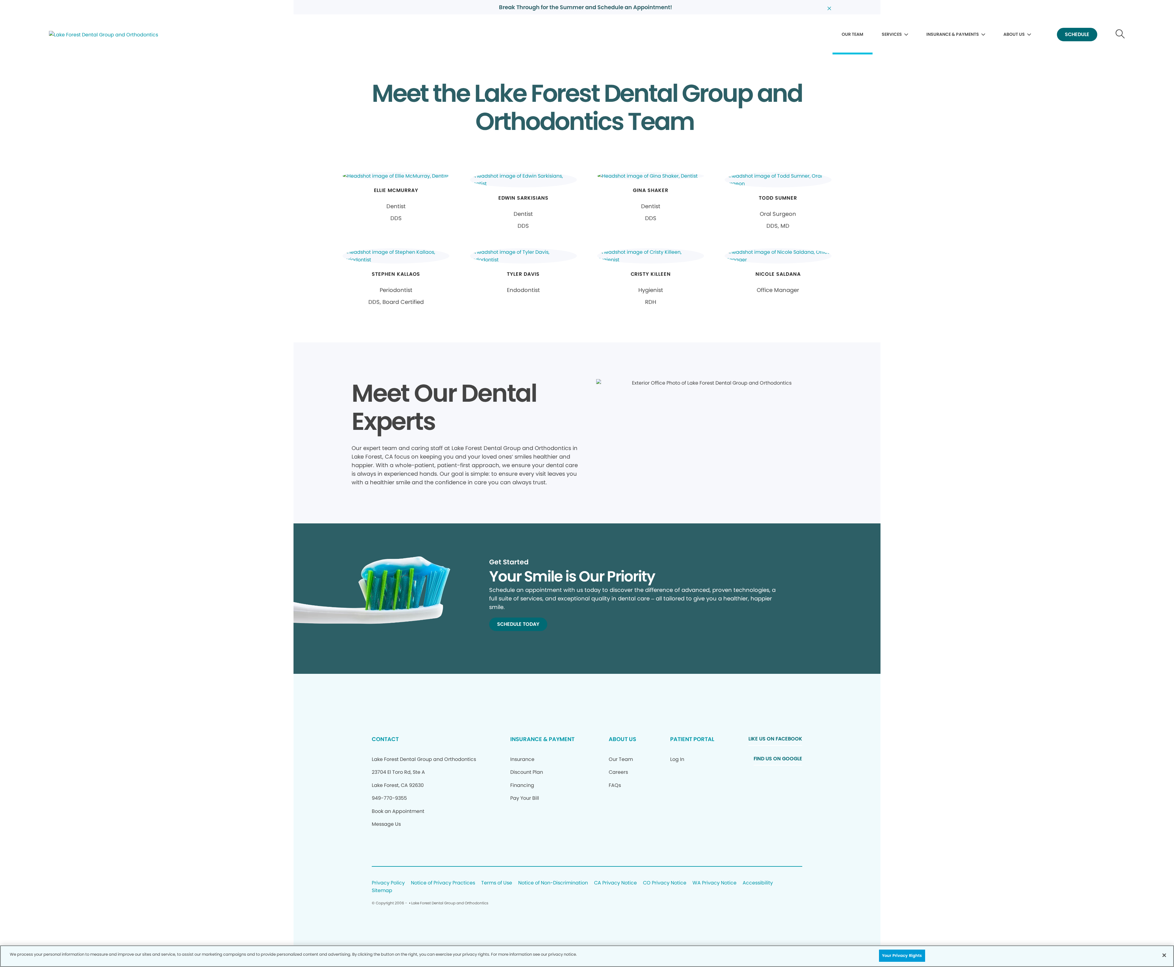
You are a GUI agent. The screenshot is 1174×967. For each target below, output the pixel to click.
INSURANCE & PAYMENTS (952, 34)
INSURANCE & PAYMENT (542, 739)
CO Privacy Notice (664, 883)
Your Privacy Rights (902, 955)
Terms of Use (496, 883)
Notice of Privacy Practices (443, 883)
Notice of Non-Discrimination (553, 883)
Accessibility (758, 883)
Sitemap (382, 891)
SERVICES (892, 34)
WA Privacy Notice (714, 883)
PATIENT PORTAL (692, 739)
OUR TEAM (852, 34)
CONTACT (385, 739)
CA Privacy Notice (615, 883)
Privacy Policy (388, 883)
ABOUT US (1014, 34)
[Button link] (1120, 34)
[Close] (1164, 955)
